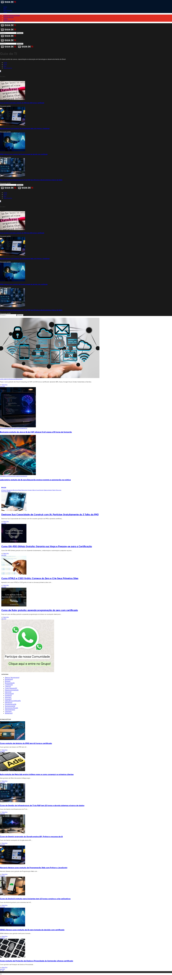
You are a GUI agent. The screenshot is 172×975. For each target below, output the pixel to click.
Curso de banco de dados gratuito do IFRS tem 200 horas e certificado (22, 103)
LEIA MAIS (2, 386)
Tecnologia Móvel (11, 708)
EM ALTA (3, 487)
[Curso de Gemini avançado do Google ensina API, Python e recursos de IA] (12, 833)
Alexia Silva (4, 384)
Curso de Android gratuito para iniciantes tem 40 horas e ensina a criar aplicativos (35, 899)
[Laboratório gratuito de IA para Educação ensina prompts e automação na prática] (18, 474)
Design (54, 490)
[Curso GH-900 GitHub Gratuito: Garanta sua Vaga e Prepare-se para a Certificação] (13, 542)
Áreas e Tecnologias (8, 490)
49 (2, 970)
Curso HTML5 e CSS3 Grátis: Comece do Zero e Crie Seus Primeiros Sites (39, 578)
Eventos (8, 695)
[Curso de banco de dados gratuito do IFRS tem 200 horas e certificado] (12, 99)
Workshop (24, 476)
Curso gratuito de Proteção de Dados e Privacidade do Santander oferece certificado (36, 961)
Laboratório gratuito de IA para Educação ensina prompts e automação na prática (35, 480)
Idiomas (8, 697)
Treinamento (18, 379)
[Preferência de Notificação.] (0, 974)
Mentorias (8, 702)
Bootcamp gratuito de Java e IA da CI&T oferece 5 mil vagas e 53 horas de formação (36, 432)
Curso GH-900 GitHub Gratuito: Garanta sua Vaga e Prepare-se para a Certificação (46, 546)
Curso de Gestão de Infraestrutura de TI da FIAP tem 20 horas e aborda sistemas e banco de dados (31, 180)
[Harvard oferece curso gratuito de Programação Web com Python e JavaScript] (12, 125)
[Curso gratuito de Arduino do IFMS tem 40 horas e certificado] (12, 739)
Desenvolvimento (48, 490)
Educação (58, 490)
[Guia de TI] (17, 48)
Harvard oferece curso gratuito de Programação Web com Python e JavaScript (25, 128)
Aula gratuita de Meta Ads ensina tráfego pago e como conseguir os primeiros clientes (37, 774)
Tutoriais (8, 711)
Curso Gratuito (4, 379)
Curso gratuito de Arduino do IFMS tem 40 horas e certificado (26, 743)
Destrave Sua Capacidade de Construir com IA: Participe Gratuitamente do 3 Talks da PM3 (50, 514)
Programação (23, 428)
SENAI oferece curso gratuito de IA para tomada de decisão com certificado (24, 154)
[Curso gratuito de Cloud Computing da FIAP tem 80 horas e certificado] (49, 377)
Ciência (34, 490)
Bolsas (19, 490)
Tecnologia (12, 379)
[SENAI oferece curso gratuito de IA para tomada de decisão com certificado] (12, 151)
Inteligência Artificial (13, 428)
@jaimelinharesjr (38, 972)
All (1, 490)
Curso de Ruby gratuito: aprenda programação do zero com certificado (39, 610)
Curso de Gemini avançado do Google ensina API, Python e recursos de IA (31, 836)
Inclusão (8, 699)
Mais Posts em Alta (6, 491)
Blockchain (15, 490)
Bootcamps (3, 428)
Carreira (30, 490)
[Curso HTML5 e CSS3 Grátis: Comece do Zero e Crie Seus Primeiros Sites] (13, 574)
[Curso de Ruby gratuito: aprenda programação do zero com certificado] (13, 606)
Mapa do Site (49, 972)
